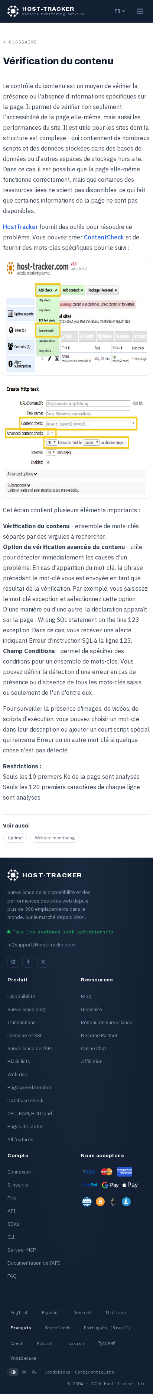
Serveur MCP (21, 1249)
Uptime (15, 837)
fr (117, 11)
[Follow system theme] (13, 1372)
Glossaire (23, 42)
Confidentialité (94, 1372)
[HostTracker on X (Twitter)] (43, 962)
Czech (16, 1343)
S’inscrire (17, 1184)
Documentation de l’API (33, 1262)
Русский (106, 1343)
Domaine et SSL (24, 1035)
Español (51, 1312)
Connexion (19, 1171)
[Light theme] (24, 1372)
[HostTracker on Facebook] (28, 962)
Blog (86, 996)
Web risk (17, 1074)
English (19, 1312)
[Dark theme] (34, 1372)
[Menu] (140, 11)
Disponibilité (21, 996)
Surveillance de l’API (30, 1048)
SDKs (13, 1223)
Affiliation (91, 1061)
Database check (25, 1100)
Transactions (21, 1022)
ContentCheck (104, 237)
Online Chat (93, 1048)
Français (20, 1327)
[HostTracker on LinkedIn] (13, 962)
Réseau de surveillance (107, 1022)
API (11, 1210)
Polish (44, 1343)
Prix (11, 1197)
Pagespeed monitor (29, 1087)
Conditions (58, 1372)
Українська (23, 1358)
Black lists (18, 1061)
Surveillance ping (26, 1009)
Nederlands (58, 1327)
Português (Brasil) (107, 1327)
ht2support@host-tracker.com (41, 945)
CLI (10, 1236)
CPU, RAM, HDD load (29, 1113)
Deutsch (83, 1312)
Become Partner (99, 1035)
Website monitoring (55, 837)
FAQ (12, 1275)
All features (20, 1139)
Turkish (75, 1343)
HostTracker (20, 226)
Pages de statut (25, 1126)
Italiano (115, 1312)
